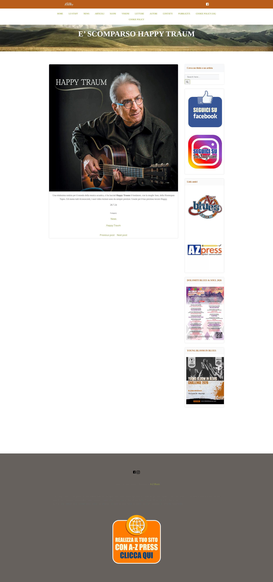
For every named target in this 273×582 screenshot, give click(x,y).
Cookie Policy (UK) (206, 14)
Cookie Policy (136, 19)
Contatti (168, 14)
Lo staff (73, 14)
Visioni (125, 14)
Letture (139, 14)
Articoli (99, 14)
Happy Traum (113, 225)
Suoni (113, 14)
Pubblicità (184, 14)
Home (60, 14)
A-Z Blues (155, 484)
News (86, 14)
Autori (153, 14)
